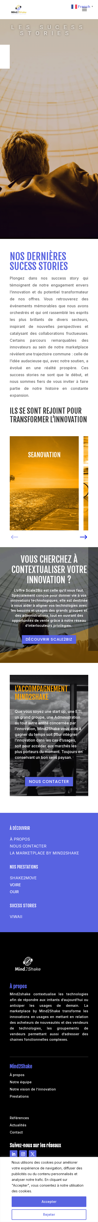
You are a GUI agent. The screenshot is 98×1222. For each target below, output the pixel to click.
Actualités (18, 1125)
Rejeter (49, 1214)
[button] (14, 535)
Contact (16, 1132)
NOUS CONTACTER (49, 781)
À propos (17, 1075)
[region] (49, 1189)
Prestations (19, 1096)
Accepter (49, 1202)
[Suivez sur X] (32, 1154)
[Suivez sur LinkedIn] (13, 1154)
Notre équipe (21, 1082)
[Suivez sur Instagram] (23, 1154)
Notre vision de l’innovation (33, 1089)
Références (19, 1118)
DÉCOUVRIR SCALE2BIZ (49, 639)
